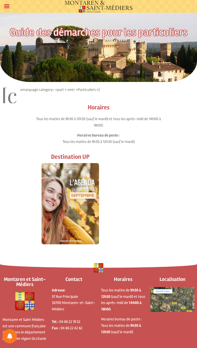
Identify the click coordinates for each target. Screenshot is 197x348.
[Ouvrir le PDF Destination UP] (70, 203)
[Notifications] (10, 336)
